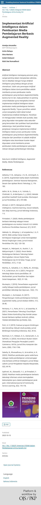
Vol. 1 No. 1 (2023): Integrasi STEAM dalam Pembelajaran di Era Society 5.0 (16, 11)
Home (4, 7)
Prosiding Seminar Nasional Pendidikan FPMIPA (23, 2)
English (6, 478)
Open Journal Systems (11, 465)
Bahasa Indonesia (10, 481)
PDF (7, 424)
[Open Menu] (2, 2)
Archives (12, 7)
